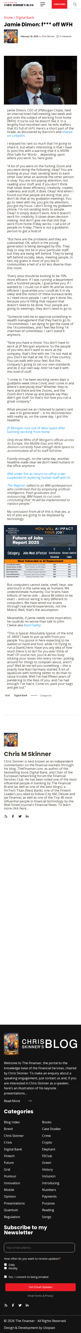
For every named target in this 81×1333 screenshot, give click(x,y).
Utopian (49, 1328)
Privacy (49, 1295)
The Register (16, 485)
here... (23, 808)
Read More (12, 1101)
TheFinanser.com (30, 768)
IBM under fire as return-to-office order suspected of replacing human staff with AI (38, 476)
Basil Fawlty (32, 625)
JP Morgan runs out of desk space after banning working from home (36, 430)
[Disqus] (40, 867)
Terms (38, 1295)
